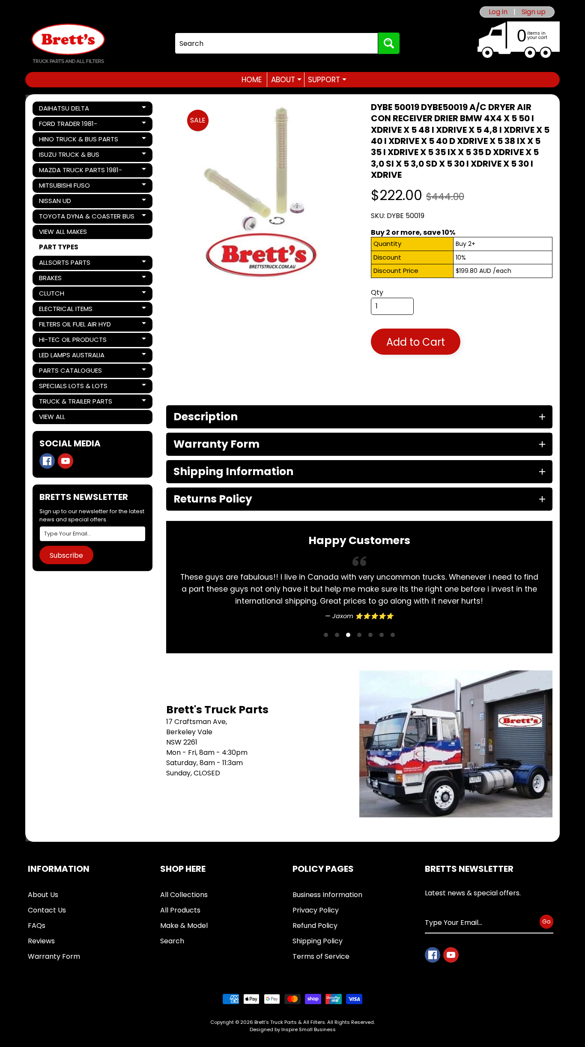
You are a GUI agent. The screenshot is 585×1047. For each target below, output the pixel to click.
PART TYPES (58, 246)
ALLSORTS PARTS (68, 264)
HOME (252, 80)
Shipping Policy (317, 941)
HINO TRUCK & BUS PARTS (78, 141)
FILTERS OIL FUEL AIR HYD (75, 326)
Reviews (41, 941)
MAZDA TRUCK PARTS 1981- (80, 171)
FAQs (36, 925)
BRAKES (68, 279)
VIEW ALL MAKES (63, 231)
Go (546, 921)
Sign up (534, 12)
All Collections (184, 895)
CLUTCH (68, 295)
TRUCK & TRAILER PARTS (75, 403)
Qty (377, 292)
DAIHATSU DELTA (68, 110)
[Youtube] (65, 461)
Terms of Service (320, 956)
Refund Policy (314, 925)
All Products (180, 910)
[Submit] (389, 43)
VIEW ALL (52, 416)
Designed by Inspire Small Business (293, 1029)
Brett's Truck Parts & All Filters (289, 1022)
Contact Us (47, 910)
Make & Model (184, 925)
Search (172, 941)
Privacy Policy (315, 910)
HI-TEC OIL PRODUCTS (73, 341)
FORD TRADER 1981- (68, 125)
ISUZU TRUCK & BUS (69, 156)
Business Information (327, 895)
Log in (498, 12)
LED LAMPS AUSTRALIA (71, 356)
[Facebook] (47, 461)
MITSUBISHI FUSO (68, 187)
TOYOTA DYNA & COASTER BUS (86, 218)
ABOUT (286, 79)
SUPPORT (327, 79)
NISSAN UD (68, 202)
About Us (43, 895)
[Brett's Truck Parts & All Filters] (68, 43)
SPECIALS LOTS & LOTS (73, 387)
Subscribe (66, 555)
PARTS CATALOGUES (70, 372)
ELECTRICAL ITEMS (68, 310)
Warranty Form (54, 956)
